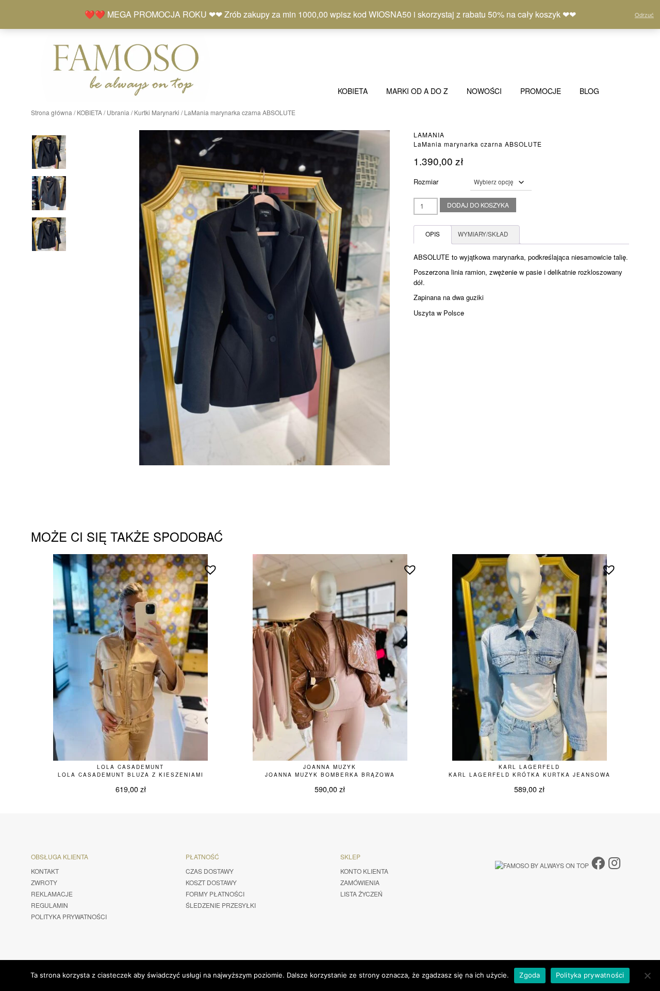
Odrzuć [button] (644, 14)
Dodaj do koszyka (478, 204)
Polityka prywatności (69, 916)
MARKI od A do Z (417, 91)
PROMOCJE (540, 91)
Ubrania (118, 112)
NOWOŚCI (484, 91)
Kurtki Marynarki (156, 112)
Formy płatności (215, 893)
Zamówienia (360, 882)
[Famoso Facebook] (598, 862)
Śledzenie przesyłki (221, 905)
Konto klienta (364, 871)
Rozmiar (426, 181)
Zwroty (44, 882)
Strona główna (51, 112)
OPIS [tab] (432, 234)
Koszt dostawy (211, 882)
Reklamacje (52, 893)
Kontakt (45, 871)
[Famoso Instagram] (614, 862)
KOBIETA (353, 91)
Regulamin (49, 905)
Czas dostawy (210, 871)
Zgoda (529, 975)
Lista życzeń (361, 893)
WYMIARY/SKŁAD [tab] (483, 234)
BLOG (589, 91)
